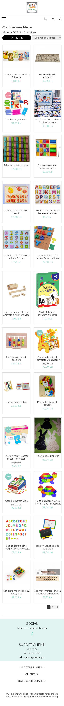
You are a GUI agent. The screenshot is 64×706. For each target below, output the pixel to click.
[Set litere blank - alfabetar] (47, 58)
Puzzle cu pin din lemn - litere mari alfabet (48, 212)
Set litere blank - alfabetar (47, 76)
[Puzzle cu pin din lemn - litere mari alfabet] (47, 194)
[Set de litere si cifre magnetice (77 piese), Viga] (16, 529)
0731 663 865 (33, 653)
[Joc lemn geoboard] (16, 103)
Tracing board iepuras (47, 456)
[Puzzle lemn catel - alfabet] (47, 386)
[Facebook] (32, 634)
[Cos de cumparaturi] (53, 19)
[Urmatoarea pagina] (57, 607)
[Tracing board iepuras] (47, 435)
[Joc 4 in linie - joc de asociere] (16, 341)
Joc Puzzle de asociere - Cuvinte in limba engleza (47, 121)
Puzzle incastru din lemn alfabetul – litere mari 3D (47, 257)
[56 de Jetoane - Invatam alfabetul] (47, 290)
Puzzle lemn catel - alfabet (47, 403)
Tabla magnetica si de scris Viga (47, 547)
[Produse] (4, 19)
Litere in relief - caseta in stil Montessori (16, 457)
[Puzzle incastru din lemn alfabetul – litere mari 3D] (47, 239)
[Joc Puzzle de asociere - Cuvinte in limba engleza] (47, 103)
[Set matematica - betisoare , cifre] (47, 148)
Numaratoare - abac (16, 402)
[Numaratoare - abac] (16, 386)
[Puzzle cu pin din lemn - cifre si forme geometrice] (16, 239)
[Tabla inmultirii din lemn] (16, 148)
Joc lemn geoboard (16, 119)
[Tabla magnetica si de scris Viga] (47, 529)
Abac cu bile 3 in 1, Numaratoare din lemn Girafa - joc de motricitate (47, 358)
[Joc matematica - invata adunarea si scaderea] (47, 574)
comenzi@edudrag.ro (33, 657)
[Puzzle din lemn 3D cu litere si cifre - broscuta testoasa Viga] (47, 484)
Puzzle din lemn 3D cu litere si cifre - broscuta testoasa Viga (47, 502)
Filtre (18, 37)
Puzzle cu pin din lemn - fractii (16, 212)
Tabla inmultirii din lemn (16, 165)
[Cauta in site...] (60, 19)
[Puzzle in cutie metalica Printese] (16, 58)
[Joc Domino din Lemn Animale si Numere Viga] (16, 290)
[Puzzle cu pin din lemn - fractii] (16, 194)
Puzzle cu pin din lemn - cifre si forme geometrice (16, 257)
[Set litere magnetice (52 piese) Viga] (16, 574)
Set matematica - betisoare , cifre (47, 167)
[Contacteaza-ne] (45, 19)
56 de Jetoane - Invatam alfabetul (47, 313)
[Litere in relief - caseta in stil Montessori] (16, 435)
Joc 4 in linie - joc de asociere (16, 358)
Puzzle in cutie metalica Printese (16, 76)
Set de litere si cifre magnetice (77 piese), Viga (16, 547)
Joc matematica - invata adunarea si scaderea (47, 592)
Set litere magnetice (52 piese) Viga (16, 592)
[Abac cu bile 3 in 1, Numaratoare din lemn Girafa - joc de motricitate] (47, 341)
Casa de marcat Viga (16, 500)
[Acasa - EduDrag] (32, 7)
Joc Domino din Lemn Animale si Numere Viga (16, 313)
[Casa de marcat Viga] (16, 484)
